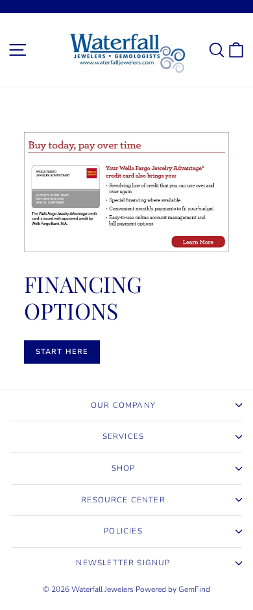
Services (123, 436)
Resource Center (123, 500)
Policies (123, 531)
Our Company (123, 405)
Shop (124, 468)
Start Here (62, 352)
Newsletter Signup (123, 562)
